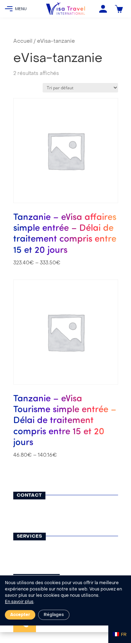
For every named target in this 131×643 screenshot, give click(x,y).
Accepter (20, 615)
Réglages (54, 615)
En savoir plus (19, 602)
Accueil (22, 41)
